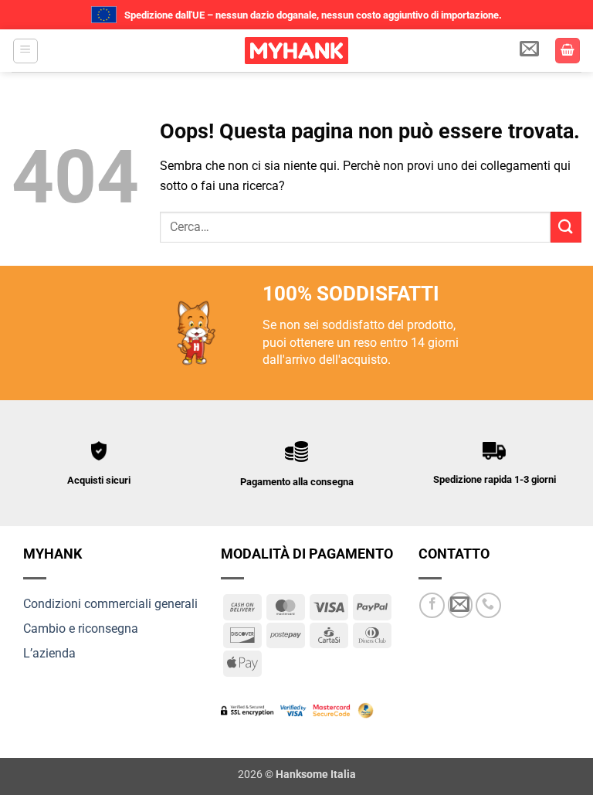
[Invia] (566, 227)
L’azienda (49, 653)
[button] (25, 51)
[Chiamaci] (488, 605)
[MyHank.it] (296, 50)
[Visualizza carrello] (567, 50)
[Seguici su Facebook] (432, 605)
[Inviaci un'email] (460, 605)
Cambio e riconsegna (80, 628)
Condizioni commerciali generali (110, 603)
